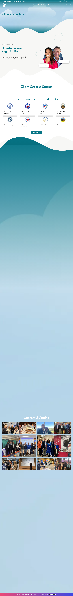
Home (11, 4)
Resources (60, 4)
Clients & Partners (41, 4)
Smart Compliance (24, 4)
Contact (66, 4)
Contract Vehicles (51, 4)
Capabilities (33, 4)
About (16, 4)
